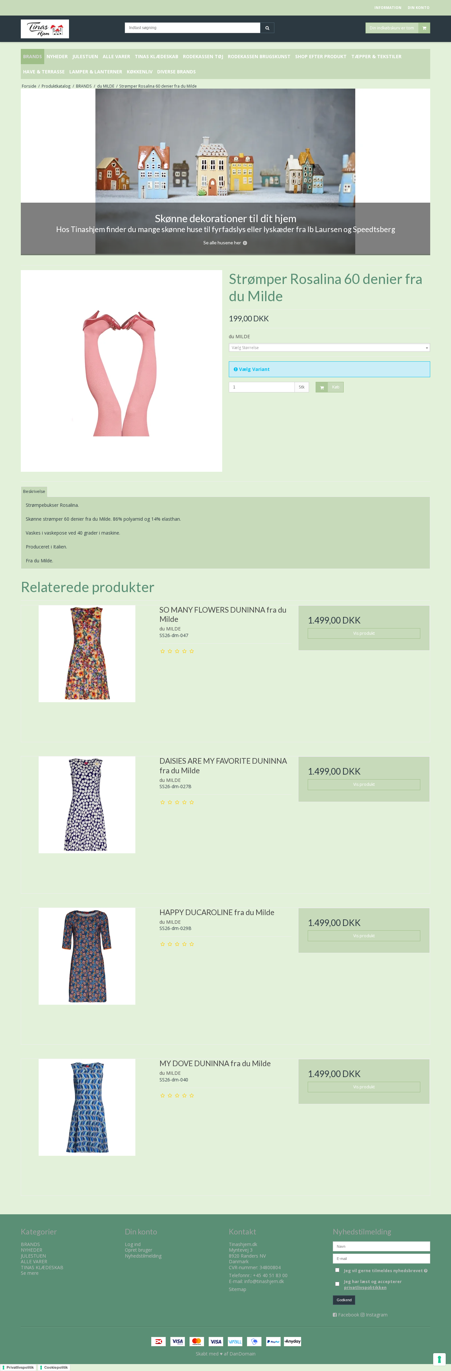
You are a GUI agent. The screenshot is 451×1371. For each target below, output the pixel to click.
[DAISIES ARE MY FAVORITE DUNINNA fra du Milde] (87, 822)
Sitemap (237, 1289)
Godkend (344, 1300)
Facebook (348, 1314)
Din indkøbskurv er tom (392, 27)
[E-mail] (381, 1258)
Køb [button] (335, 387)
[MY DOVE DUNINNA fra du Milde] (87, 1125)
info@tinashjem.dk (264, 1281)
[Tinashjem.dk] (69, 29)
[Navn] (381, 1245)
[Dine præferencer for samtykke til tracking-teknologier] (439, 1359)
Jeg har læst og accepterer (373, 1284)
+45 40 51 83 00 (270, 1275)
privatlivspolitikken (365, 1287)
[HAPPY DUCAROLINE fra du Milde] (87, 974)
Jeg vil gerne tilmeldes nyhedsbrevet (387, 1270)
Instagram (377, 1314)
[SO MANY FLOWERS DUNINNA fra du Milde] (87, 671)
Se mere (30, 1273)
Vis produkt (364, 633)
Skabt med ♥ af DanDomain (226, 1354)
